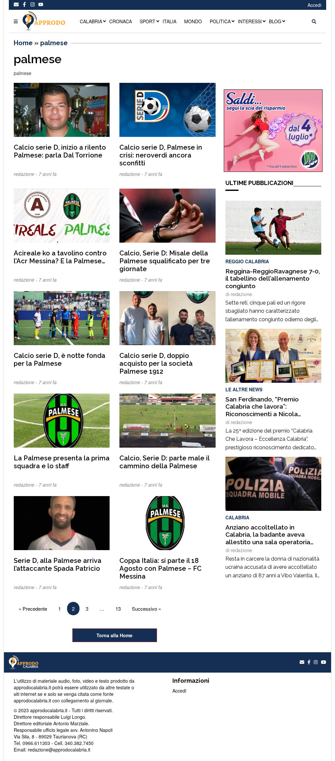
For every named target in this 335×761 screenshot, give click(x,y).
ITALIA (169, 21)
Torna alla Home (114, 635)
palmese (54, 43)
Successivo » (146, 608)
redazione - (26, 174)
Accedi (314, 5)
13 (118, 608)
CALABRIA (91, 21)
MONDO (193, 21)
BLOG (275, 21)
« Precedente (33, 608)
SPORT (147, 21)
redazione (241, 294)
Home (23, 43)
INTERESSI (250, 21)
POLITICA (220, 21)
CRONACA (120, 21)
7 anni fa (48, 174)
